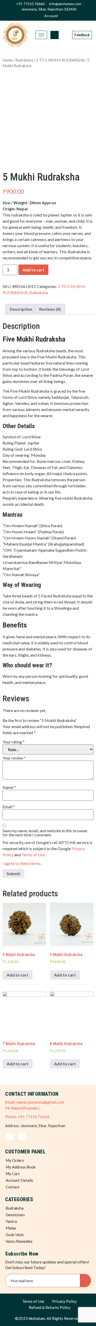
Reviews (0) (50, 309)
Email (9, 807)
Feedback (82, 35)
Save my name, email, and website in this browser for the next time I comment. (45, 833)
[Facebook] (9, 1136)
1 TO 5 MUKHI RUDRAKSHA (60, 60)
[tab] (21, 309)
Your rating (14, 742)
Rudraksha (24, 60)
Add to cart (33, 269)
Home (8, 60)
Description (21, 309)
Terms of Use (33, 854)
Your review (14, 758)
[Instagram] (21, 1136)
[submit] (85, 1280)
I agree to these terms (21, 863)
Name (9, 787)
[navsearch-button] (54, 35)
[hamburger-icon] (41, 35)
